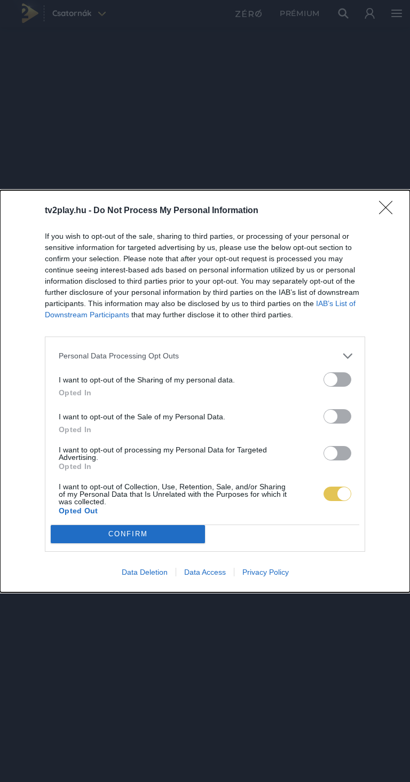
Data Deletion (145, 572)
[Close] (389, 211)
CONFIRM (128, 534)
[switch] (337, 379)
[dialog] (205, 391)
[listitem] (205, 356)
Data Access (205, 572)
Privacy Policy (265, 572)
